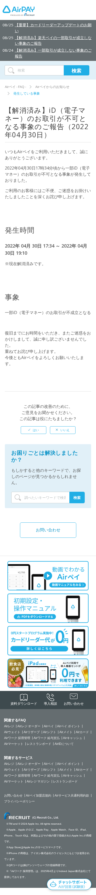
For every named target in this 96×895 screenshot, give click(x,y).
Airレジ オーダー (28, 726)
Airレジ (9, 726)
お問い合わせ (48, 530)
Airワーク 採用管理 (17, 738)
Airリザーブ (32, 732)
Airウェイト (12, 732)
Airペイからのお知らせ (52, 86)
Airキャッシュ (72, 738)
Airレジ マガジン (38, 781)
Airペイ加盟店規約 (38, 795)
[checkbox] (33, 430)
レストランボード (39, 743)
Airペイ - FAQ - (15, 86)
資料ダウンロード (23, 704)
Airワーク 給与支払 (47, 738)
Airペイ (49, 726)
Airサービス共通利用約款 (72, 795)
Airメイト (65, 732)
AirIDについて (64, 743)
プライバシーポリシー (19, 801)
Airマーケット (13, 743)
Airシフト (49, 732)
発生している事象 (26, 93)
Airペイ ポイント (68, 726)
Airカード (82, 732)
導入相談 (50, 704)
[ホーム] (19, 12)
